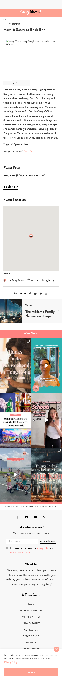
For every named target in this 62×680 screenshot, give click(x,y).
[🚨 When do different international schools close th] (46, 420)
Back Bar (28, 151)
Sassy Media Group (31, 610)
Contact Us (31, 630)
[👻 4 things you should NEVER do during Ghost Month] (46, 475)
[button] (31, 236)
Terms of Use (31, 636)
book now (11, 186)
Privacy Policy (31, 623)
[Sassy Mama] (31, 12)
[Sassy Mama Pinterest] (44, 517)
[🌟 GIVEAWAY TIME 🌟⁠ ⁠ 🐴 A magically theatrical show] (15, 420)
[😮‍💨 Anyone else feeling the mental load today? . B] (46, 365)
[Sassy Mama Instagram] (35, 517)
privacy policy (43, 548)
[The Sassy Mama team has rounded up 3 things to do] (15, 365)
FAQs (31, 604)
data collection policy (20, 552)
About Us (31, 643)
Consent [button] (31, 672)
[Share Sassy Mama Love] (46, 293)
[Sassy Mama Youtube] (26, 517)
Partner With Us (31, 617)
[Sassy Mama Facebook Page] (18, 517)
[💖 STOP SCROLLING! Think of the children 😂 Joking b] (15, 475)
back (7, 20)
